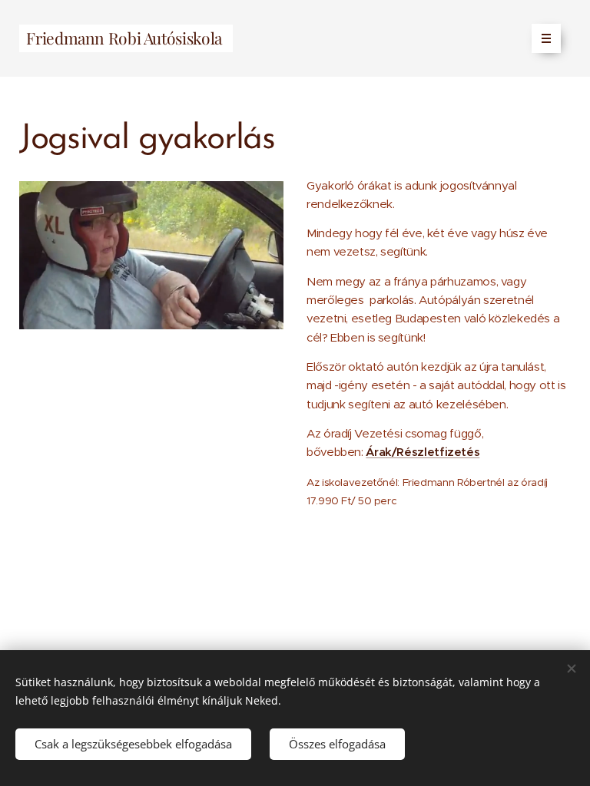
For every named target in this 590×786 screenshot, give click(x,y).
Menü (546, 38)
